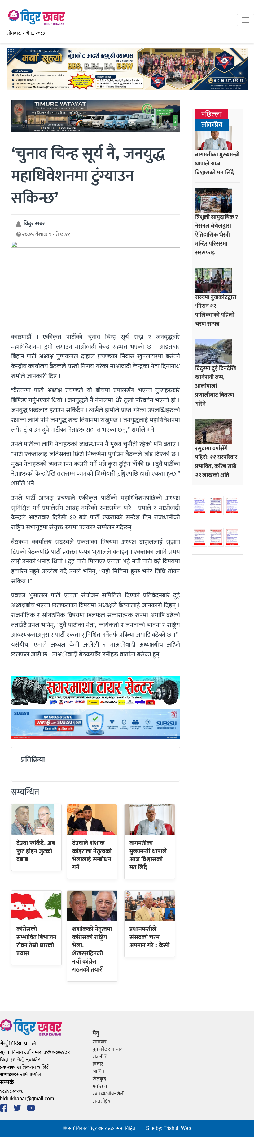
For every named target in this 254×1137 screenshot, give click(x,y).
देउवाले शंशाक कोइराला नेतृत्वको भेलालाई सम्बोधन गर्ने (92, 855)
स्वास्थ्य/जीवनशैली (109, 1094)
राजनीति (100, 1057)
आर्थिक (99, 1071)
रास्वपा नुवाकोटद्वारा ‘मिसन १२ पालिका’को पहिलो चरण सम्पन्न (215, 310)
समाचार (100, 1042)
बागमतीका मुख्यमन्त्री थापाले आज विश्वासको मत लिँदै (148, 855)
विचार (98, 1064)
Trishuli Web (177, 1128)
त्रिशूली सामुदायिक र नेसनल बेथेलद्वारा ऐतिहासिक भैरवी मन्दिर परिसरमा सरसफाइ (216, 235)
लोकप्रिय (211, 125)
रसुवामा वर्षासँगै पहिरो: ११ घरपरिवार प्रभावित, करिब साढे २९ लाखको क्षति (216, 461)
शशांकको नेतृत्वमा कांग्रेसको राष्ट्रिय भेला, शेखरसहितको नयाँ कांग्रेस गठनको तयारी (92, 949)
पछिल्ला (211, 114)
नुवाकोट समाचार (107, 1049)
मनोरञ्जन (100, 1086)
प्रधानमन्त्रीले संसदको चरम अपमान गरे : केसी (149, 937)
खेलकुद (99, 1079)
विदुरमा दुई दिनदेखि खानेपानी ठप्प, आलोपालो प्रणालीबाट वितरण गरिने (215, 386)
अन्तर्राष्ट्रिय (101, 1101)
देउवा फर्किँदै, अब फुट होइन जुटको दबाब (35, 851)
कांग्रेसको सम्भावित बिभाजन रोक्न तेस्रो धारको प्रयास (36, 941)
